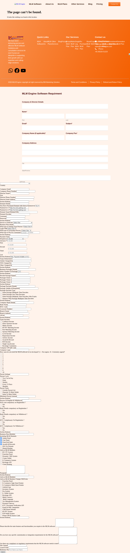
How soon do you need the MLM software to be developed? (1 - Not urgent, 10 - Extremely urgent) (32, 352)
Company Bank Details (7, 302)
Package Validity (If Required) (10, 288)
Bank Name (4, 305)
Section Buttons (5, 201)
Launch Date (4, 547)
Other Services (77, 4)
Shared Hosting (7, 448)
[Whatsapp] (10, 70)
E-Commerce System (9, 460)
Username (3, 216)
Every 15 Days (7, 384)
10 (3, 372)
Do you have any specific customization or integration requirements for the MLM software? (29, 535)
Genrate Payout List (8, 390)
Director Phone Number (7, 197)
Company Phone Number (8, 191)
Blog (90, 4)
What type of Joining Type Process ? (11, 226)
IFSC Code (3, 307)
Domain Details (5, 204)
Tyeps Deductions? (6, 259)
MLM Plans (62, 4)
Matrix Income (7, 325)
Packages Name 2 (5, 280)
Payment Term (4, 237)
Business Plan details (6, 224)
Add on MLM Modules (7, 477)
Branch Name (4, 311)
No (3, 406)
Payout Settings (5, 374)
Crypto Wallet (6, 458)
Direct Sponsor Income (9, 323)
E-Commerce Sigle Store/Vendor (12, 483)
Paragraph (3, 473)
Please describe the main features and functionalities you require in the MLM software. (27, 526)
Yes (3, 404)
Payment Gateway (8, 503)
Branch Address (5, 313)
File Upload (4, 545)
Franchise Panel (7, 454)
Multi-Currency (7, 497)
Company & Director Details (32, 102)
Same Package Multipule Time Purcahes (15, 292)
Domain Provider (5, 214)
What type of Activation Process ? (11, 230)
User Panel (5, 440)
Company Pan (71, 133)
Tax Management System (10, 501)
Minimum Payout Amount (8, 396)
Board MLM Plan (89, 44)
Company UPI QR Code (8, 348)
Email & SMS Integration (10, 507)
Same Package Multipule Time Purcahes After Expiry (19, 296)
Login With (3, 228)
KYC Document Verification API (13, 505)
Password (3, 218)
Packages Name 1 (5, 278)
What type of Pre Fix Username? (10, 232)
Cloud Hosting (7, 464)
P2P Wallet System (8, 513)
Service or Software (6, 222)
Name (24, 112)
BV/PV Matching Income (10, 327)
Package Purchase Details (8, 286)
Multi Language (7, 499)
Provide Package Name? (8, 275)
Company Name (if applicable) (34, 133)
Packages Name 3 (5, 282)
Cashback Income (8, 321)
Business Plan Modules (7, 434)
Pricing (99, 4)
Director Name (5, 193)
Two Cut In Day (7, 378)
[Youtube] (23, 70)
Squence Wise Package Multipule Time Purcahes (18, 298)
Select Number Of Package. (9, 271)
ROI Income (6, 342)
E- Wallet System (8, 493)
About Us (50, 4)
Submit (3, 552)
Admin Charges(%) (6, 261)
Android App (6, 487)
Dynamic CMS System (9, 456)
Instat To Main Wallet (9, 394)
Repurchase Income (8, 336)
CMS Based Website (9, 509)
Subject (69, 123)
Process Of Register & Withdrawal (11, 400)
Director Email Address (7, 199)
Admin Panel (6, 438)
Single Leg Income (8, 344)
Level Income (6, 334)
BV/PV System (7, 511)
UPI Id (2, 315)
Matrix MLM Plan (73, 44)
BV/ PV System (7, 452)
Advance (3, 241)
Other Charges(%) (6, 265)
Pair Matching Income (9, 330)
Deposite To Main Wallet (10, 392)
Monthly (5, 386)
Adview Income (7, 338)
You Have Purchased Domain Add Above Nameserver (17, 206)
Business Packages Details (8, 269)
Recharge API (6, 462)
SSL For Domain (7, 446)
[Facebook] (17, 70)
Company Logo (5, 350)
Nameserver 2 (5, 210)
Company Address (29, 143)
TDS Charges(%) (5, 263)
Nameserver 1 (5, 208)
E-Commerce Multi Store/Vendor (13, 485)
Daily (4, 380)
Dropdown (3, 239)
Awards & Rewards (8, 444)
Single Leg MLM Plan (77, 45)
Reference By (4, 550)
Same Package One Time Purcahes (13, 294)
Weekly (4, 382)
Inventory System (8, 489)
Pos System (6, 491)
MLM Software (35, 4)
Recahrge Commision (9, 346)
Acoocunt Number (6, 309)
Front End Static (7, 442)
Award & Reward (8, 340)
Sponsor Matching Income (10, 332)
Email (24, 123)
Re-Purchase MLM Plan (83, 45)
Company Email (5, 189)
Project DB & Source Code (11, 515)
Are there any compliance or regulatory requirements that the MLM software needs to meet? (29, 543)
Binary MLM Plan (68, 44)
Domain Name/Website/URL (9, 212)
